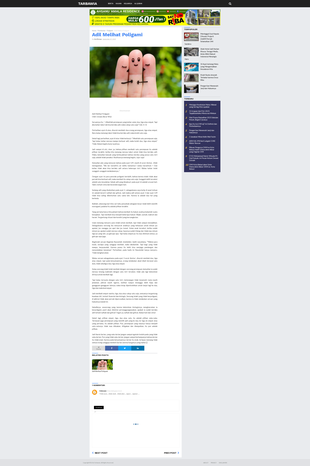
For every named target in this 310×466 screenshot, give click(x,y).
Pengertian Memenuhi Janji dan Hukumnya (201, 131)
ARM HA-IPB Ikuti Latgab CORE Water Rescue (202, 142)
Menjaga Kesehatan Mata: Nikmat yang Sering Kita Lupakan (203, 106)
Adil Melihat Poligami (117, 35)
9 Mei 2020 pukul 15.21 (114, 391)
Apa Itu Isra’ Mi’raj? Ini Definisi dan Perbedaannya (203, 125)
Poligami (110, 31)
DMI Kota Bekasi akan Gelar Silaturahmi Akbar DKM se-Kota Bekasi (202, 166)
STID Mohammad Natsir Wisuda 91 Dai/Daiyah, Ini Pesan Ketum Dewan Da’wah (203, 158)
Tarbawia (87, 3)
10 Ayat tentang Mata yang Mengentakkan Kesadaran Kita (209, 66)
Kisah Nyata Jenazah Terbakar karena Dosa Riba (209, 77)
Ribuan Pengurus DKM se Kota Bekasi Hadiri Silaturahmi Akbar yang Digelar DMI (201, 149)
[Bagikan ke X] (124, 348)
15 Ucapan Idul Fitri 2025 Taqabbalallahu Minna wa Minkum (202, 112)
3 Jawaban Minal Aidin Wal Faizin (202, 137)
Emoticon (99, 407)
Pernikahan (101, 31)
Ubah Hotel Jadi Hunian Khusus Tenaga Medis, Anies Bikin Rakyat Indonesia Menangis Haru (202, 54)
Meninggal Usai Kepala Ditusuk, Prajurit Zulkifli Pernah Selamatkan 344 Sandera (202, 39)
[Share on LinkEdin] (137, 348)
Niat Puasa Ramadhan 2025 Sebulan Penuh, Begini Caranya (203, 118)
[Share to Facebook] (111, 348)
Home (94, 31)
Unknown (102, 391)
